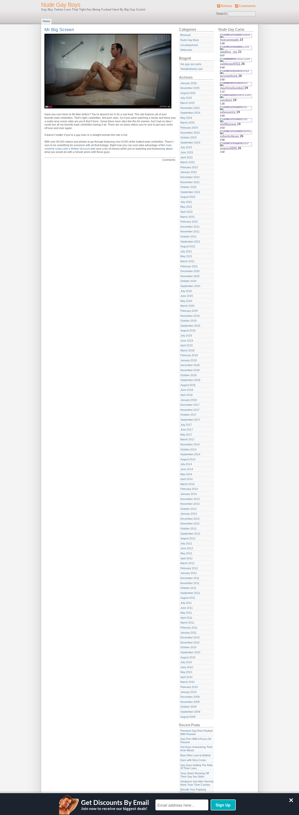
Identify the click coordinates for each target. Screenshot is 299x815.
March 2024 (187, 122)
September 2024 (190, 112)
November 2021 (190, 231)
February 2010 (189, 687)
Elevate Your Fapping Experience (193, 791)
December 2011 (189, 578)
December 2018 (190, 365)
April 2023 (186, 157)
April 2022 (186, 211)
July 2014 (186, 464)
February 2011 (189, 627)
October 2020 (188, 281)
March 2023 (187, 162)
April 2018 (186, 395)
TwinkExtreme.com (191, 69)
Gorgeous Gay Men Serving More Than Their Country (196, 783)
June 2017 (186, 429)
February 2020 (189, 310)
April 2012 (186, 558)
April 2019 (186, 345)
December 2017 (190, 404)
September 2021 (190, 241)
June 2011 (186, 607)
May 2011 (186, 612)
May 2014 (186, 474)
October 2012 (188, 528)
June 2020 (186, 296)
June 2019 (186, 340)
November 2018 (190, 370)
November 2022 (190, 182)
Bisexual (185, 35)
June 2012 (186, 548)
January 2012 (188, 573)
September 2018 (190, 380)
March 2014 (187, 484)
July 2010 (186, 662)
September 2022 (190, 192)
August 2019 (187, 330)
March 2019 (187, 350)
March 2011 (187, 622)
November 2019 (190, 315)
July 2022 (186, 202)
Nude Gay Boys (60, 5)
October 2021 (188, 236)
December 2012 (190, 518)
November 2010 (190, 642)
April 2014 (186, 479)
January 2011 (188, 632)
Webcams (186, 49)
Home (46, 21)
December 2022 (190, 177)
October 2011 (188, 588)
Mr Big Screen (59, 29)
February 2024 (189, 127)
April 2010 (186, 677)
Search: (221, 13)
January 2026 (188, 83)
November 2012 (190, 523)
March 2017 (187, 439)
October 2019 (188, 320)
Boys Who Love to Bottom (195, 755)
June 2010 (186, 667)
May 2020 (186, 301)
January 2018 (188, 400)
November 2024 (190, 108)
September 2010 (190, 652)
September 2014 (190, 454)
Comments (247, 6)
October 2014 (188, 449)
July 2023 (186, 147)
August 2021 (187, 246)
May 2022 (186, 206)
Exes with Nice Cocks (193, 760)
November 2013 (190, 503)
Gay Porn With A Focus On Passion (195, 740)
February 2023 (189, 167)
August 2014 (187, 459)
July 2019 (186, 335)
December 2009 (190, 696)
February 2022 (189, 221)
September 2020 (190, 286)
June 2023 (186, 152)
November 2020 (190, 276)
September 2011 (190, 593)
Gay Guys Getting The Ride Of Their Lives (196, 767)
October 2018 (188, 375)
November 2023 (190, 132)
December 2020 (190, 271)
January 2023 (188, 172)
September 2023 (190, 142)
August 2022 (187, 196)
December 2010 (190, 637)
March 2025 (187, 103)
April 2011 (186, 617)
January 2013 (188, 513)
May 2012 (186, 553)
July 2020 (186, 291)
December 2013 (190, 499)
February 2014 (189, 489)
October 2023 (188, 137)
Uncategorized (189, 45)
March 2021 (187, 261)
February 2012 (189, 568)
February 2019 (189, 355)
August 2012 (187, 538)
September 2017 (190, 419)
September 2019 (190, 325)
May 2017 (186, 434)
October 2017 (188, 414)
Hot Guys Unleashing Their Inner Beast (196, 749)
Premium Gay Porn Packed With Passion (196, 732)
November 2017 (190, 409)
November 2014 (190, 444)
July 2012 (186, 543)
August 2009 (187, 716)
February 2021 (189, 266)
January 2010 (188, 692)
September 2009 (190, 711)
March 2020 (187, 305)
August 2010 (187, 657)
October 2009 (188, 706)
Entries (226, 6)
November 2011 (189, 583)
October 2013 (188, 508)
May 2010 (186, 672)
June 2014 (186, 469)
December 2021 (190, 226)
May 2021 (186, 256)
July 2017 (186, 424)
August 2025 (187, 93)
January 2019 (188, 360)
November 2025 (190, 88)
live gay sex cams (190, 64)
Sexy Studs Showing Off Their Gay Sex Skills (194, 775)
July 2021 (186, 251)
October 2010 (188, 647)
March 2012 (187, 563)
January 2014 (188, 494)
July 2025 (186, 97)
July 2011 (186, 602)
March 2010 (187, 682)
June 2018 (186, 390)
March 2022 (187, 216)
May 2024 (186, 117)
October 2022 (188, 187)
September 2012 (190, 533)
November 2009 (190, 701)
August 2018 (187, 385)
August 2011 (187, 597)
